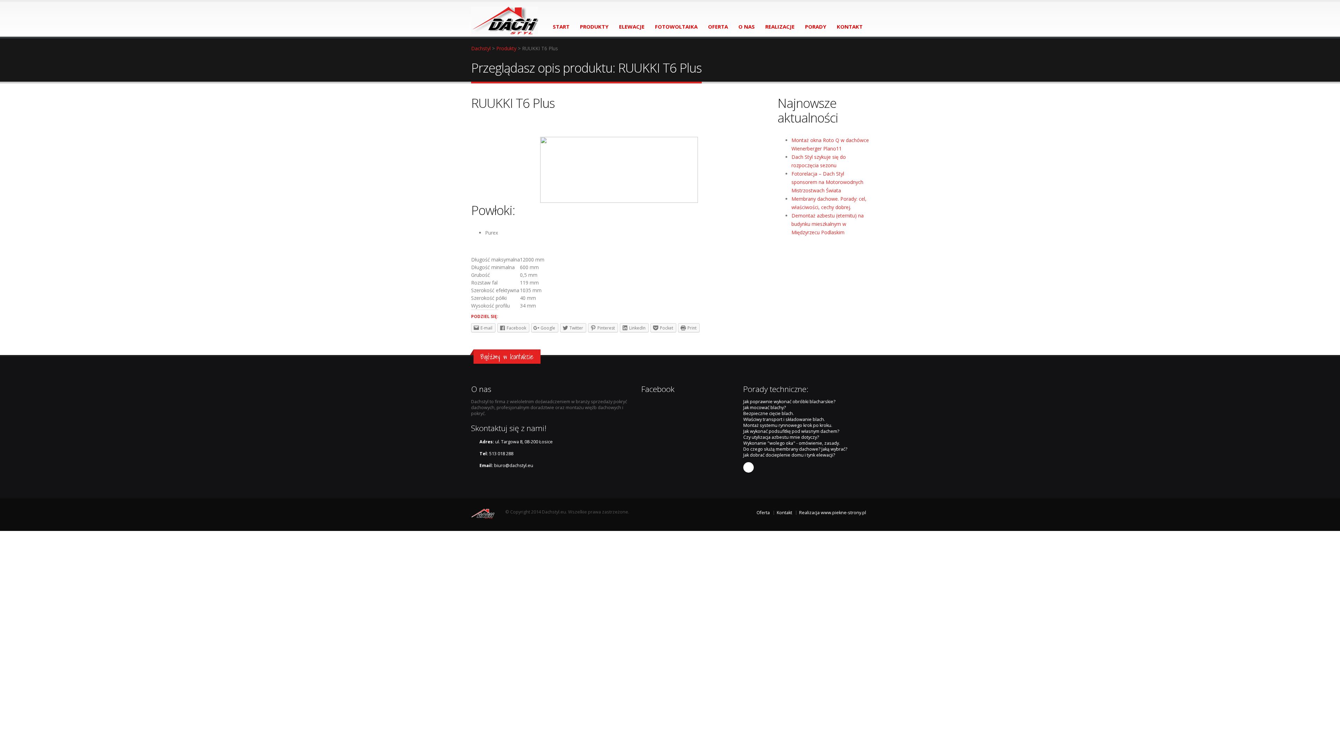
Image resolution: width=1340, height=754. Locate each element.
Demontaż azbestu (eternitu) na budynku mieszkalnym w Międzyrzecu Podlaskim (827, 224)
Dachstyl (481, 48)
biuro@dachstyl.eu (513, 465)
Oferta (763, 513)
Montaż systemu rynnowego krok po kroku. (787, 425)
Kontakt (784, 513)
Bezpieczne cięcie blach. (768, 413)
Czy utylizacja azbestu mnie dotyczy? (781, 437)
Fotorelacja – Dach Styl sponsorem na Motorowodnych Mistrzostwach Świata (827, 182)
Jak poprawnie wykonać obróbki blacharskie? (789, 402)
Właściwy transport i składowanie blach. (784, 419)
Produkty (506, 48)
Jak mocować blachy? (764, 408)
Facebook (748, 467)
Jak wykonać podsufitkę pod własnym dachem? (791, 431)
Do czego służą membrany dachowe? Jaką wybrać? (795, 449)
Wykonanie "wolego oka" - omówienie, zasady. (791, 443)
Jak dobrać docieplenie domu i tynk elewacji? (789, 455)
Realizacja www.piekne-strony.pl (832, 513)
